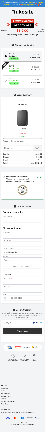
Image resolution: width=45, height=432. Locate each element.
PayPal (8, 323)
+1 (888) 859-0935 (7, 412)
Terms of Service (6, 396)
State (5, 270)
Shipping (3, 399)
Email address (8, 216)
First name (7, 232)
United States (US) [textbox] (11, 252)
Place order (23, 331)
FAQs (2, 391)
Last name (7, 240)
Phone (5, 294)
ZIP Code (6, 286)
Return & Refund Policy (8, 401)
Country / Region (9, 248)
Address (6, 256)
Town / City (7, 278)
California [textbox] (7, 274)
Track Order (4, 404)
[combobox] (22, 252)
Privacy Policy (5, 393)
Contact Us (4, 388)
